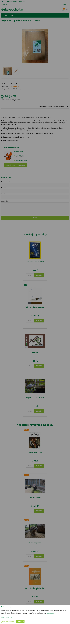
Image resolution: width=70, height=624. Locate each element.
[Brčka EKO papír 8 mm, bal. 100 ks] (35, 46)
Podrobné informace (51, 614)
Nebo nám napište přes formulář (15, 165)
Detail (30, 275)
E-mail (3, 188)
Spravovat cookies (6, 618)
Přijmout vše (20, 621)
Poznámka (4, 201)
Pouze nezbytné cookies (8, 621)
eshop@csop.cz (21, 160)
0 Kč (67, 9)
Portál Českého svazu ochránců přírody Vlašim (14, 1)
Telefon (3, 194)
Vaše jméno (5, 182)
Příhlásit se (6, 4)
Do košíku (39, 275)
